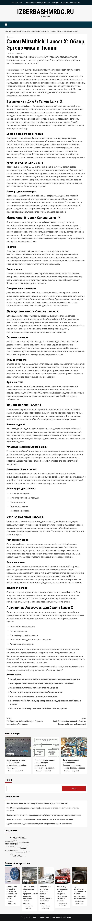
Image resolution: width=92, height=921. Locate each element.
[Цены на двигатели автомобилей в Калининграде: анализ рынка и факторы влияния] (74, 747)
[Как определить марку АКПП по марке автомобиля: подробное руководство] (18, 747)
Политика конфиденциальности (38, 2)
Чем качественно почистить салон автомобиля (34, 696)
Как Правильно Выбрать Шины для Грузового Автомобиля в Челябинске (25, 721)
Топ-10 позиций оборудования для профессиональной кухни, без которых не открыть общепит (43, 809)
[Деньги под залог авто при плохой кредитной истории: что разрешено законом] (62, 875)
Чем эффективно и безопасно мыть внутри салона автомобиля (41, 683)
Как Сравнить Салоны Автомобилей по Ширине (34, 687)
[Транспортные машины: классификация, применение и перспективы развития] (46, 747)
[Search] (84, 24)
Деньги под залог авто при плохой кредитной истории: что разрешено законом (40, 819)
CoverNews (55, 917)
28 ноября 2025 (79, 903)
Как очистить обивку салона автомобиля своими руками (38, 708)
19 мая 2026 (28, 908)
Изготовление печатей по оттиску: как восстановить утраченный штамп (37, 803)
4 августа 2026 (12, 903)
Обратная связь (17, 2)
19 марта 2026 (45, 908)
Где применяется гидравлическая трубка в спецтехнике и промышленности (39, 824)
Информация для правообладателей (66, 2)
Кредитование (62, 881)
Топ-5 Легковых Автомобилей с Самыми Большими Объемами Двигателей (69, 721)
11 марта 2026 (62, 906)
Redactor (11, 53)
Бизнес (9, 881)
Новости (76, 881)
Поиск (8, 779)
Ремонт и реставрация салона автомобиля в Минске (36, 692)
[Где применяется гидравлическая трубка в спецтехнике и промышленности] (79, 875)
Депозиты (10, 37)
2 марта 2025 (20, 53)
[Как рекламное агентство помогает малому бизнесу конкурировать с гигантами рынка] (46, 875)
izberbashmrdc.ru (45, 12)
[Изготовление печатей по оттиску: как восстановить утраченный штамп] (12, 875)
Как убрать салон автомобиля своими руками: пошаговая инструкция (45, 679)
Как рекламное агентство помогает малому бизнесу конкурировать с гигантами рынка (44, 815)
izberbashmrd (29, 906)
